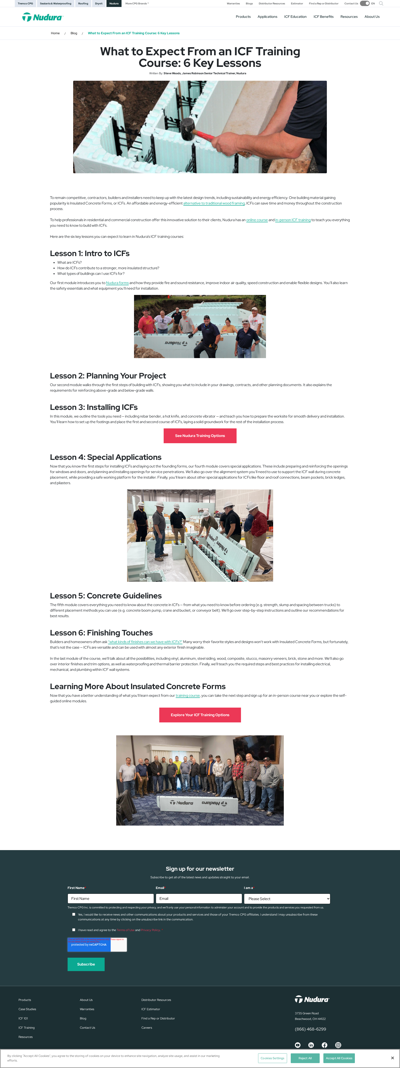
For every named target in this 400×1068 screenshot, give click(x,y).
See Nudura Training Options (200, 435)
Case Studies (27, 1009)
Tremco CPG (25, 3)
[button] (381, 3)
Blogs (249, 3)
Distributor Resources (272, 3)
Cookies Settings (272, 1058)
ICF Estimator (150, 1009)
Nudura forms (117, 282)
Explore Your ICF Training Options (200, 714)
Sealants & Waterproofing (55, 3)
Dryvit (99, 3)
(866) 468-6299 (310, 1029)
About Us (372, 16)
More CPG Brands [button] (136, 3)
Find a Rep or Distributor (323, 3)
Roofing (83, 3)
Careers (146, 1028)
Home (55, 33)
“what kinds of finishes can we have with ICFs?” (145, 641)
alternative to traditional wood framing (214, 203)
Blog (74, 33)
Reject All (305, 1058)
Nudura (114, 3)
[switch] (367, 3)
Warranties (233, 3)
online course (257, 219)
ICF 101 (23, 1018)
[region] (200, 1058)
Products (243, 16)
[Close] (393, 1058)
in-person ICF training (293, 219)
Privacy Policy (150, 930)
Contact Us (351, 3)
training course (188, 695)
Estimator (297, 3)
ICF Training (27, 1028)
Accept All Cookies (339, 1058)
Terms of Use (125, 930)
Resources (349, 16)
